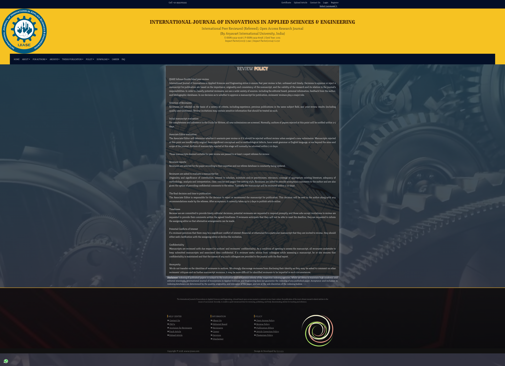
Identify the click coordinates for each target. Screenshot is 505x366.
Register (335, 2)
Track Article (175, 331)
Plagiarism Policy (264, 335)
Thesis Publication (72, 59)
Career (115, 59)
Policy (89, 59)
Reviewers (218, 327)
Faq (123, 59)
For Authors (39, 59)
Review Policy (263, 324)
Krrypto (280, 350)
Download (102, 59)
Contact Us (315, 2)
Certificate (286, 2)
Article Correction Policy (267, 331)
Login (325, 2)
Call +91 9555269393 (178, 2)
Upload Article (300, 2)
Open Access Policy (265, 320)
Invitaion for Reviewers (180, 327)
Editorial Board (220, 324)
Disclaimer (218, 338)
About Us (217, 320)
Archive (54, 59)
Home (16, 59)
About (25, 59)
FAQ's (172, 324)
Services (217, 335)
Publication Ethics (265, 327)
